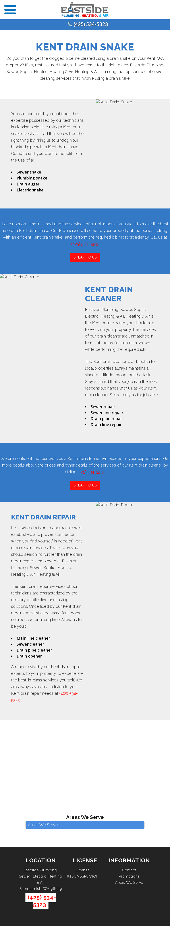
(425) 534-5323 (91, 24)
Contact (129, 870)
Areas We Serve (129, 882)
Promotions (129, 876)
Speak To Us (85, 257)
